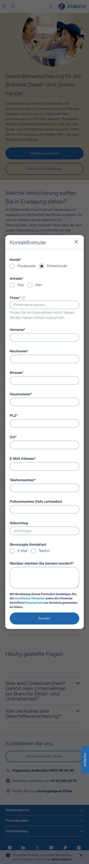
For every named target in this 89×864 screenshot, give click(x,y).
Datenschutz (34, 602)
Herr (38, 285)
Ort (12, 437)
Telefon (44, 551)
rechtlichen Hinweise (30, 598)
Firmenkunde (57, 266)
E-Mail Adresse (22, 458)
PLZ (13, 415)
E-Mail (22, 551)
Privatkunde (26, 266)
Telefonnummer (22, 480)
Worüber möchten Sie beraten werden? (41, 563)
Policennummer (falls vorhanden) (36, 501)
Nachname (18, 351)
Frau (20, 285)
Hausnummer (20, 394)
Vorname (17, 329)
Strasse (16, 372)
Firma (14, 298)
